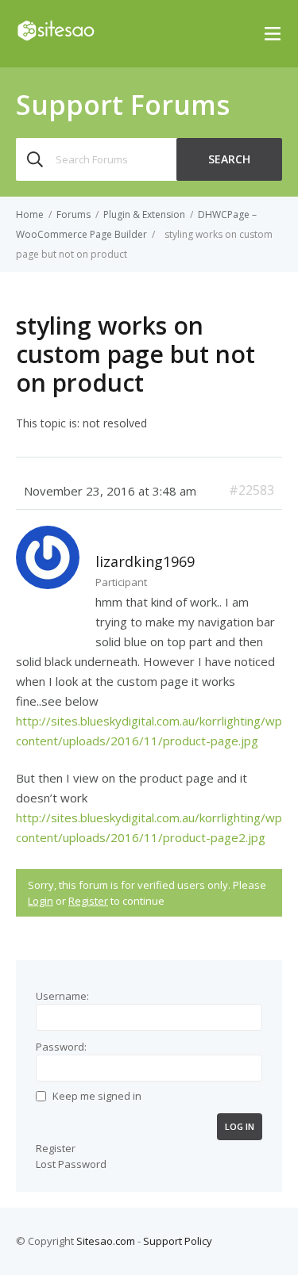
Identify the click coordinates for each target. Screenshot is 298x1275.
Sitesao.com (105, 1241)
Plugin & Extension (144, 214)
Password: (61, 1047)
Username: (62, 996)
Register (88, 901)
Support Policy (177, 1241)
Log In (239, 1126)
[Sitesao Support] (55, 37)
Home (30, 214)
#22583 (251, 490)
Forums (73, 214)
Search (229, 159)
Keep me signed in (96, 1096)
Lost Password (71, 1164)
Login (40, 901)
